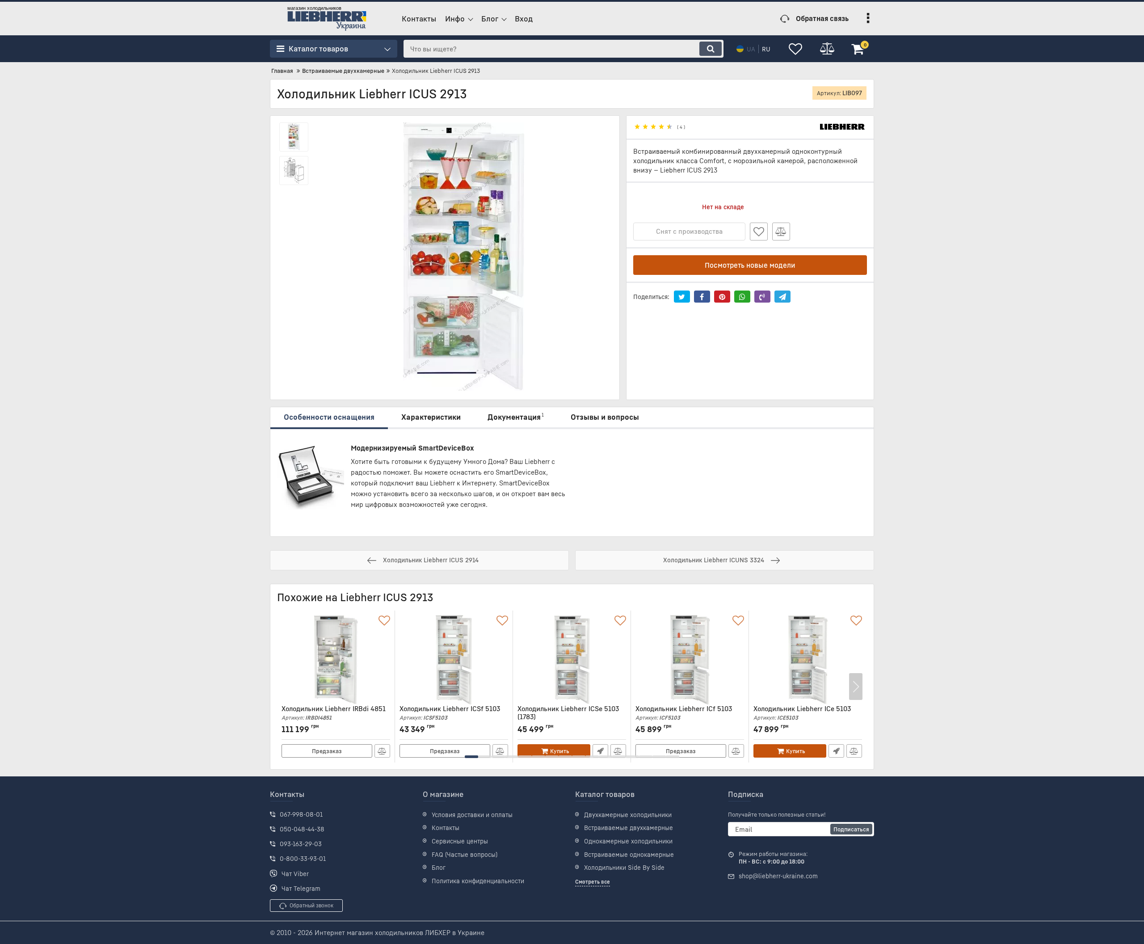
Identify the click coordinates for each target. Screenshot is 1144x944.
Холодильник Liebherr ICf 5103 (683, 712)
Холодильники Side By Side (624, 867)
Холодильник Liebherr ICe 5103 (802, 712)
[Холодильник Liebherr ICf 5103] (689, 659)
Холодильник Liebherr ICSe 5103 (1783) (568, 716)
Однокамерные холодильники (628, 841)
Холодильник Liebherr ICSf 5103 (450, 712)
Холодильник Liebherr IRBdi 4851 (334, 712)
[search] (710, 49)
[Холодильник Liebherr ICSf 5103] (454, 659)
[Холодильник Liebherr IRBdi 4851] (336, 659)
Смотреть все (592, 881)
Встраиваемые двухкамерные (628, 827)
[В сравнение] (781, 231)
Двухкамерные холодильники (628, 814)
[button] (471, 756)
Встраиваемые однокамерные (629, 854)
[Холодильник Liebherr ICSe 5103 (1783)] (571, 659)
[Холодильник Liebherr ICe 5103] (807, 659)
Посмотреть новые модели (750, 265)
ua (751, 49)
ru (766, 49)
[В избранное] (759, 231)
